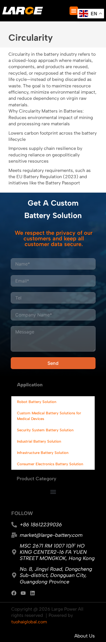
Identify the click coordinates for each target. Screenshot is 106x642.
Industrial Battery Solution (39, 441)
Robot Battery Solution (36, 402)
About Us (84, 636)
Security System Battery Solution (45, 430)
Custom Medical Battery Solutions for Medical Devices (49, 416)
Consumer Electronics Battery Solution (50, 464)
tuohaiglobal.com (29, 621)
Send (53, 363)
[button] (74, 11)
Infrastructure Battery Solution (42, 453)
